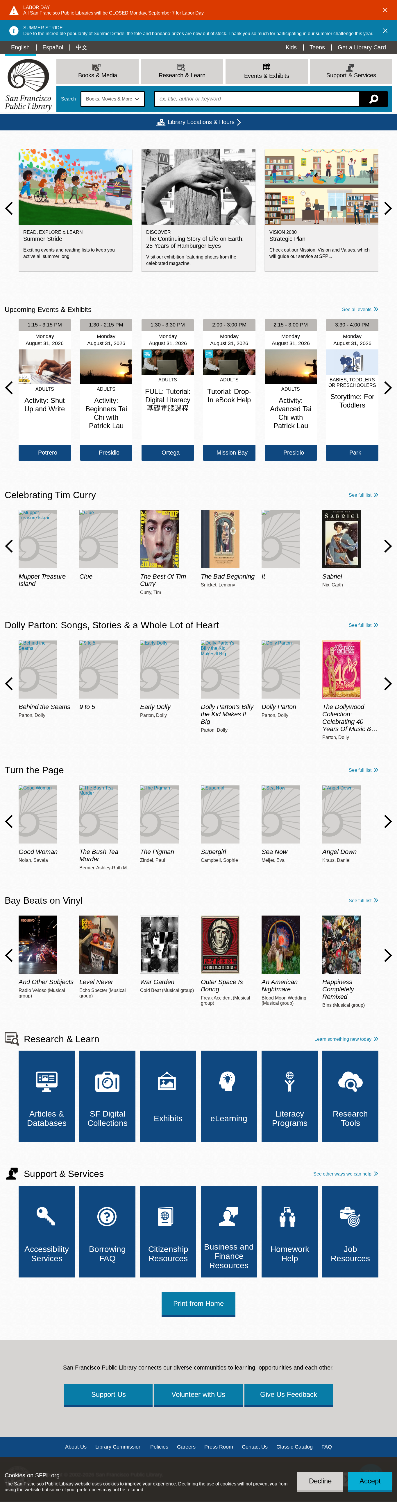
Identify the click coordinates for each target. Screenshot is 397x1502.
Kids (291, 47)
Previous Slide (9, 208)
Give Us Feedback (288, 1394)
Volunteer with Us (198, 1394)
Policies (159, 1447)
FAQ (326, 1447)
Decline (320, 1481)
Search (68, 99)
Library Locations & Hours (201, 122)
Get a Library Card (362, 47)
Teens (317, 47)
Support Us (108, 1394)
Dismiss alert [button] (385, 10)
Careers (186, 1447)
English (20, 47)
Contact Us (255, 1447)
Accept (370, 1481)
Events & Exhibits (266, 76)
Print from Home (198, 1303)
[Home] (28, 85)
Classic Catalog (294, 1447)
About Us (76, 1447)
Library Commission (118, 1447)
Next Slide (388, 208)
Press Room (218, 1447)
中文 (81, 47)
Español (52, 47)
